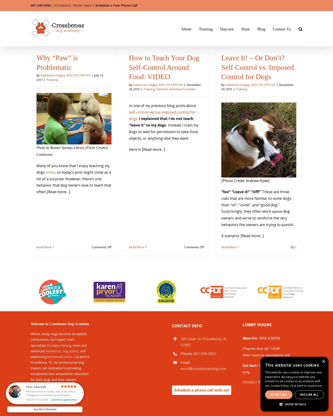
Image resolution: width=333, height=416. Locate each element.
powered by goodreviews (64, 399)
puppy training (61, 345)
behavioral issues (59, 357)
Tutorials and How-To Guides (176, 89)
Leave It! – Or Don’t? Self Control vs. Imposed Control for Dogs (257, 67)
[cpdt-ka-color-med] (223, 287)
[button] (300, 28)
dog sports (70, 351)
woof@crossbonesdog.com (203, 368)
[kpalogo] (109, 283)
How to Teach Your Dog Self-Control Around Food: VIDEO (164, 67)
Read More (44, 247)
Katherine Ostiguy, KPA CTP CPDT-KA (65, 75)
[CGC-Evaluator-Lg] (166, 281)
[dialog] (317, 412)
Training (52, 80)
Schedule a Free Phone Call (116, 5)
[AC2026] (52, 281)
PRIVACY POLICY (256, 382)
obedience (53, 351)
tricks (50, 172)
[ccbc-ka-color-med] (281, 287)
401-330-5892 (41, 5)
